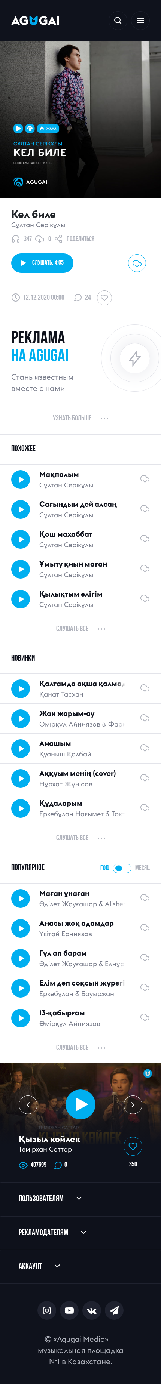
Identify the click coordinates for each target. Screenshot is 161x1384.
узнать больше (72, 418)
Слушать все (72, 629)
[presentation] (28, 1104)
